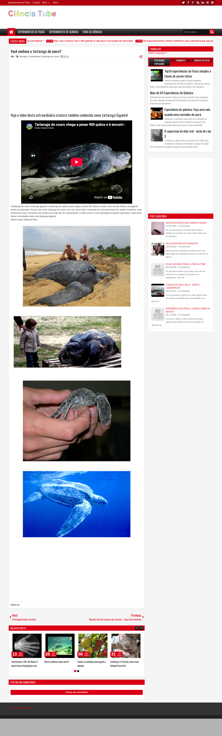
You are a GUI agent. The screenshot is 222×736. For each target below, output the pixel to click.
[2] (78, 671)
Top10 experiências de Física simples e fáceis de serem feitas (187, 74)
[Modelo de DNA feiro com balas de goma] (102, 646)
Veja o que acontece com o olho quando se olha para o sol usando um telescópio (85, 41)
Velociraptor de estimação (182, 243)
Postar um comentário (77, 692)
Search (212, 31)
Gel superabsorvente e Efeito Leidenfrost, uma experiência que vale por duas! (173, 41)
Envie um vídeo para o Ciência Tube (186, 264)
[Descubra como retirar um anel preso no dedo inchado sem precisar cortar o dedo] (135, 646)
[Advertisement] (152, 16)
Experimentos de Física (19, 2)
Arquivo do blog (202, 60)
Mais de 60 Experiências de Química (171, 92)
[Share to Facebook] (40, 636)
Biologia (23, 56)
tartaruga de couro (50, 56)
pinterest (212, 2)
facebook (188, 2)
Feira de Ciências (92, 32)
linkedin (202, 2)
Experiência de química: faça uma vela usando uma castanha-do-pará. (187, 112)
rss (198, 2)
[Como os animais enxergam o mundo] (36, 646)
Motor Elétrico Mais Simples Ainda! (186, 223)
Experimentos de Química (63, 32)
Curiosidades (34, 56)
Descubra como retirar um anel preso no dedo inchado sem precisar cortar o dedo (134, 665)
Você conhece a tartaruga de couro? (36, 51)
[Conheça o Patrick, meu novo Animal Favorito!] (69, 646)
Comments (181, 60)
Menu (55, 2)
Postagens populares (159, 62)
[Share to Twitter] (11, 636)
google (193, 2)
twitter (183, 2)
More (44, 2)
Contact (36, 2)
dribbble (207, 2)
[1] (75, 671)
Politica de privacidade (21, 708)
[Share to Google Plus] (15, 636)
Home (11, 32)
